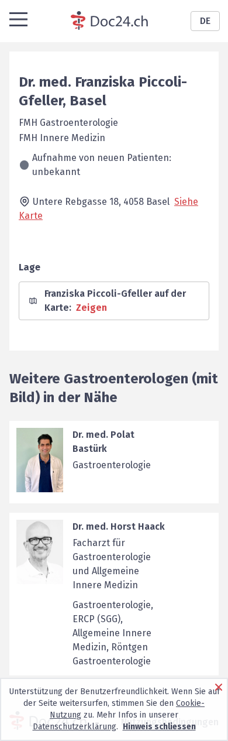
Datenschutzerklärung (74, 727)
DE (205, 20)
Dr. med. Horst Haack (118, 526)
